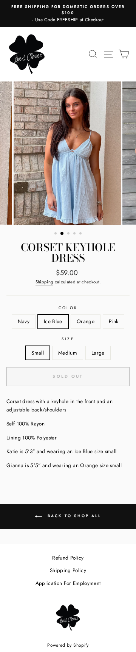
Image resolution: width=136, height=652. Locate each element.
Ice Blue (53, 321)
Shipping (45, 282)
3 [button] (69, 234)
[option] (68, 13)
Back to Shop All (73, 516)
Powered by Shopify (67, 645)
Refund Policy (67, 557)
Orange (85, 321)
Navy (23, 321)
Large (98, 352)
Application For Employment (68, 583)
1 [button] (56, 234)
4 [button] (75, 234)
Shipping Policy (68, 570)
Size (68, 339)
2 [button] (62, 234)
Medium (67, 352)
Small (37, 352)
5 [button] (81, 234)
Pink (113, 321)
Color (68, 308)
